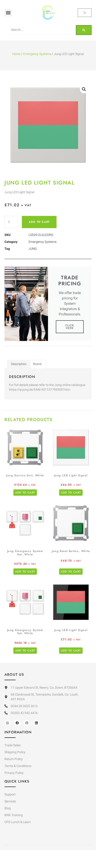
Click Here (69, 326)
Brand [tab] (37, 364)
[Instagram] (27, 723)
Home (16, 54)
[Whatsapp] (7, 723)
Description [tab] (19, 364)
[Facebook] (17, 723)
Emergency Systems (37, 54)
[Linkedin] (36, 723)
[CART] (85, 12)
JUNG (33, 248)
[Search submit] (84, 30)
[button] (8, 12)
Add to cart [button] (25, 493)
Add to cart (39, 222)
